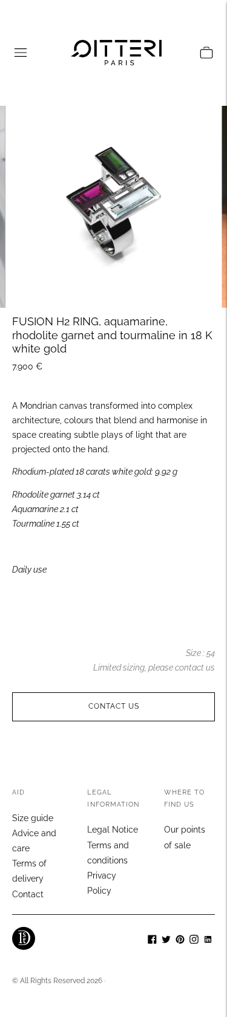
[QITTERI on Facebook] (152, 941)
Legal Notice (112, 829)
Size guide (32, 818)
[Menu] (20, 52)
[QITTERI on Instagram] (194, 941)
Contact (28, 894)
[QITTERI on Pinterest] (180, 941)
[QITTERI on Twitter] (166, 941)
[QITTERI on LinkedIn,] (207, 941)
